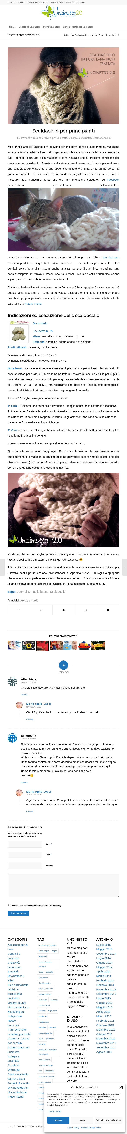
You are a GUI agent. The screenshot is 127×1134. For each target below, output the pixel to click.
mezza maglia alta (45, 1033)
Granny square (17, 1002)
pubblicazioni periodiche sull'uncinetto (48, 1052)
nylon (41, 1038)
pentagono (50, 1038)
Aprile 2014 (103, 971)
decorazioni (15, 967)
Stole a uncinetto (18, 1074)
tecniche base (16, 1078)
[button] (120, 1087)
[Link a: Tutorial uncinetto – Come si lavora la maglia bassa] (98, 645)
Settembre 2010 (106, 1047)
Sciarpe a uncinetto (80, 137)
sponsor (42, 1087)
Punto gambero (44, 1059)
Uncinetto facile (102, 137)
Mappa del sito (57, 2)
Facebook (113, 179)
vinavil (41, 1110)
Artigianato (43, 956)
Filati (11, 980)
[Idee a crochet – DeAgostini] (2, 567)
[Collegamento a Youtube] (108, 610)
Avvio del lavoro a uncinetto (45, 964)
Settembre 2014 (106, 953)
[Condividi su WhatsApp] (41, 610)
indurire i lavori (44, 1005)
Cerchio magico (44, 983)
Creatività (14, 962)
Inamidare (54, 1000)
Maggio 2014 (104, 967)
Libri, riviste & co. (18, 1007)
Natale (12, 1020)
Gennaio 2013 (105, 1025)
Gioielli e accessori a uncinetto (15, 994)
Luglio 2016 (103, 944)
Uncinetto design (18, 1087)
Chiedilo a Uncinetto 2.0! (38, 2)
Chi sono (11, 2)
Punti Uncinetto (17, 1029)
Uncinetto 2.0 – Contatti (75, 2)
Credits (21, 2)
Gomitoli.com (111, 257)
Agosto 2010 (104, 1052)
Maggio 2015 (104, 949)
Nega (82, 1120)
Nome (49, 844)
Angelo (54, 951)
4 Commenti (23, 137)
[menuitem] (12, 2)
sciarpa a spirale (45, 1082)
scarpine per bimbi (19, 1034)
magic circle (52, 1011)
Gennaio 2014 (105, 985)
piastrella (42, 1044)
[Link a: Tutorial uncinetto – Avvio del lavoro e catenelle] (42, 646)
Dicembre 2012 (105, 1029)
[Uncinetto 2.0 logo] (63, 14)
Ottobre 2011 (104, 1034)
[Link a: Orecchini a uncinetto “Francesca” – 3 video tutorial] (14, 645)
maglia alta (43, 1016)
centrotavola (43, 977)
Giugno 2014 (104, 962)
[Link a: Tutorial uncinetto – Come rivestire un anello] (28, 645)
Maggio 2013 (104, 1007)
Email (48, 854)
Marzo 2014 (103, 976)
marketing (42, 1027)
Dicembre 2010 (105, 1038)
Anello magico (44, 951)
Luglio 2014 (103, 958)
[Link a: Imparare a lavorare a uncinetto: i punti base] (56, 645)
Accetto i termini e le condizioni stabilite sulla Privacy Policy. (36, 906)
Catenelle (22, 591)
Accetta (58, 1120)
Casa (41, 972)
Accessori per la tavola (47, 945)
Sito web (49, 865)
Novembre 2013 (106, 989)
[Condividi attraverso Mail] (64, 610)
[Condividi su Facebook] (19, 610)
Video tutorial (16, 1096)
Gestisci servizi (55, 1111)
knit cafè (42, 1011)
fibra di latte (43, 1000)
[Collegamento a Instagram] (86, 610)
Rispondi (24, 694)
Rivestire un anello (46, 1065)
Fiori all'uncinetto (18, 985)
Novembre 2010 (106, 1043)
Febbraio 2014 (105, 980)
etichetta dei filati (45, 994)
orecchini (13, 1025)
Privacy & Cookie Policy (91, 1128)
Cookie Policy (73, 1128)
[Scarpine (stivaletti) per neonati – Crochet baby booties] (124, 567)
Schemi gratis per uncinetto (51, 137)
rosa (40, 1071)
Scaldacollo (58, 591)
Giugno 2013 (104, 1002)
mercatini (52, 1027)
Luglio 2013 (103, 998)
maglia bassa (33, 303)
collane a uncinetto (46, 988)
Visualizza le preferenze (108, 1120)
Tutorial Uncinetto (18, 1083)
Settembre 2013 (106, 993)
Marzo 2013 (103, 1016)
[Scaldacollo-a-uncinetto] (63, 85)
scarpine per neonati (46, 1076)
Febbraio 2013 (105, 1020)
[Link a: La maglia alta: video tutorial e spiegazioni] (70, 645)
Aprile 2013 (103, 1011)
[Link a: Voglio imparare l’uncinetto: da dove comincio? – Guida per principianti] (84, 645)
